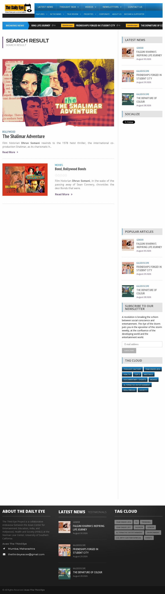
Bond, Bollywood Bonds (70, 168)
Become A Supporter (134, 14)
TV (136, 522)
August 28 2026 (143, 105)
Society (143, 390)
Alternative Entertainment (137, 385)
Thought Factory (132, 369)
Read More (8, 152)
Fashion (139, 527)
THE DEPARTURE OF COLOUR (150, 25)
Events (149, 538)
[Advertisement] (142, 177)
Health (127, 374)
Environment (153, 532)
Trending (146, 522)
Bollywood (8, 132)
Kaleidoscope (64, 25)
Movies (59, 165)
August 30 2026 (143, 59)
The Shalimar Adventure (23, 136)
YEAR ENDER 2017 (123, 527)
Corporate (104, 14)
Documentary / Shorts (135, 379)
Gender (139, 47)
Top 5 (137, 374)
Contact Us (135, 6)
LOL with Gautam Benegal (128, 538)
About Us (116, 14)
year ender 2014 (123, 522)
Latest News (45, 6)
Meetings (148, 374)
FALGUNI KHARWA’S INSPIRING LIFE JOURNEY (149, 53)
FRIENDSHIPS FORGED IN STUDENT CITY (91, 25)
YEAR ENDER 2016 (152, 369)
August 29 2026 (143, 82)
